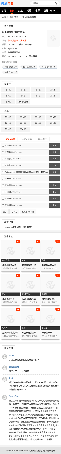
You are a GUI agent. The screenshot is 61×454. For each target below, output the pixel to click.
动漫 (29, 10)
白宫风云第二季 (49, 264)
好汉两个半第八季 (10, 332)
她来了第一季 (8, 298)
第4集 (52, 89)
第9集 (8, 101)
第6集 (23, 95)
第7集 (38, 95)
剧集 (12, 10)
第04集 (53, 117)
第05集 (8, 123)
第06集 (23, 123)
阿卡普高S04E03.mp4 (13, 159)
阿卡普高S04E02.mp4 (13, 152)
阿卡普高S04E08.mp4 (13, 192)
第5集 (8, 95)
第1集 (8, 89)
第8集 (52, 95)
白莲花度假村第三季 (31, 298)
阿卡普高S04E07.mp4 (13, 185)
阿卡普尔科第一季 (48, 67)
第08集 (53, 123)
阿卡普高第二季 (29, 67)
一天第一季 (47, 332)
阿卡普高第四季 (29, 17)
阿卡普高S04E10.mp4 (13, 205)
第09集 (8, 129)
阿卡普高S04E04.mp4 (13, 165)
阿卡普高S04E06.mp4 (13, 178)
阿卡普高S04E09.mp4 (13, 198)
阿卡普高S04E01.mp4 (13, 145)
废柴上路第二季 (9, 264)
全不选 (14, 212)
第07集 (38, 123)
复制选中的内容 (28, 212)
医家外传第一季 (29, 264)
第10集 (23, 129)
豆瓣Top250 (50, 10)
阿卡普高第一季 (11, 72)
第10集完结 (23, 101)
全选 (4, 212)
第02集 (23, 117)
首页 (3, 10)
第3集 (38, 89)
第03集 (38, 117)
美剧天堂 (33, 450)
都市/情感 (14, 17)
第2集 (23, 89)
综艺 (20, 10)
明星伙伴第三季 (29, 332)
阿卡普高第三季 (11, 67)
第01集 (8, 117)
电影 (37, 10)
